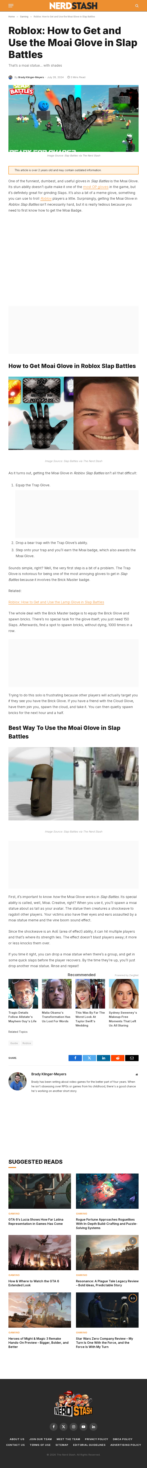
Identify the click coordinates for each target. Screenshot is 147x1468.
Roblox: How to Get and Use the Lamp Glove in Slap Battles (56, 602)
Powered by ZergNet (127, 975)
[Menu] (10, 5)
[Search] (137, 5)
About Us (17, 1439)
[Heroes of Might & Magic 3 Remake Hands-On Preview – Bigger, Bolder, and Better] (39, 1310)
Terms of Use (40, 1444)
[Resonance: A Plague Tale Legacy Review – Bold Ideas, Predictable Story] (107, 1252)
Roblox (45, 198)
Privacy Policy (96, 1439)
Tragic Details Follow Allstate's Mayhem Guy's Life (22, 1017)
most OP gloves (96, 187)
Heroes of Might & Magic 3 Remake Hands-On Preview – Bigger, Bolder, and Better (38, 1343)
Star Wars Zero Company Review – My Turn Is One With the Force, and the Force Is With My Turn (104, 1343)
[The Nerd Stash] (73, 5)
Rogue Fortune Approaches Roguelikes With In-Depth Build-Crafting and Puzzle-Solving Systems (106, 1224)
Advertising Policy (125, 1444)
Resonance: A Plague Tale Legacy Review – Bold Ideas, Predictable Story (107, 1283)
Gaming (14, 1213)
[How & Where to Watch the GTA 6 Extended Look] (39, 1252)
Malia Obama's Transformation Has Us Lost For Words (56, 1017)
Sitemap (62, 1444)
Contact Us (15, 1444)
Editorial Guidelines (89, 1444)
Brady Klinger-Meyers (31, 77)
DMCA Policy (122, 1439)
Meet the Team (68, 1439)
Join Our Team (40, 1439)
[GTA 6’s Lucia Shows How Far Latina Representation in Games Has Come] (39, 1191)
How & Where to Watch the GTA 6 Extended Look (33, 1283)
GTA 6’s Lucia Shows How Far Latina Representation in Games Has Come (35, 1222)
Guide (14, 1043)
